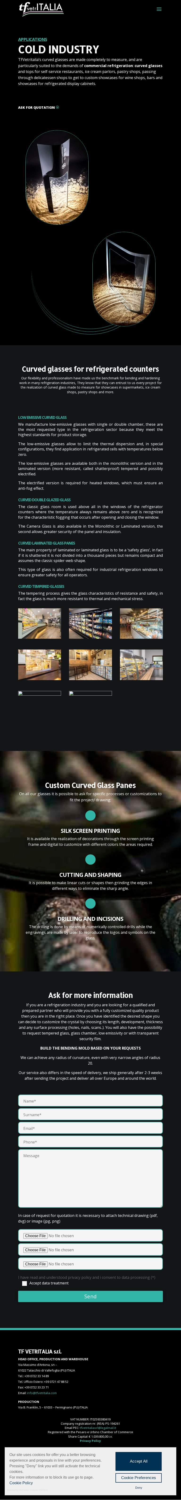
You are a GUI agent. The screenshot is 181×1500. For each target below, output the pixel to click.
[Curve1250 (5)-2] (39, 694)
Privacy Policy (90, 1441)
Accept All (139, 1461)
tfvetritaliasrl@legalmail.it (98, 1428)
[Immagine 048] (90, 694)
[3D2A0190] (141, 637)
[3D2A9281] (90, 678)
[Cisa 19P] (90, 637)
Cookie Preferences (138, 1478)
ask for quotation (36, 107)
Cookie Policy (21, 1483)
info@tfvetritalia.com (42, 1393)
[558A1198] (39, 678)
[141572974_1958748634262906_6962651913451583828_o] (141, 678)
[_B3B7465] (39, 637)
